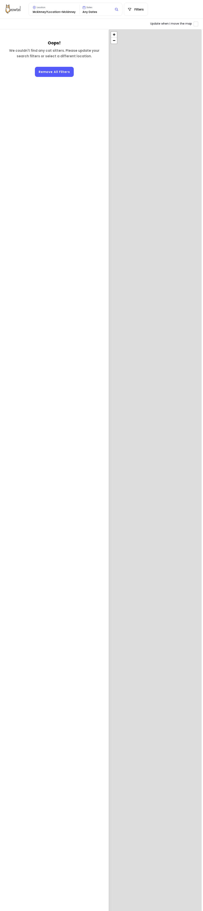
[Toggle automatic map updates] (195, 24)
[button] (114, 35)
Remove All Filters (54, 72)
